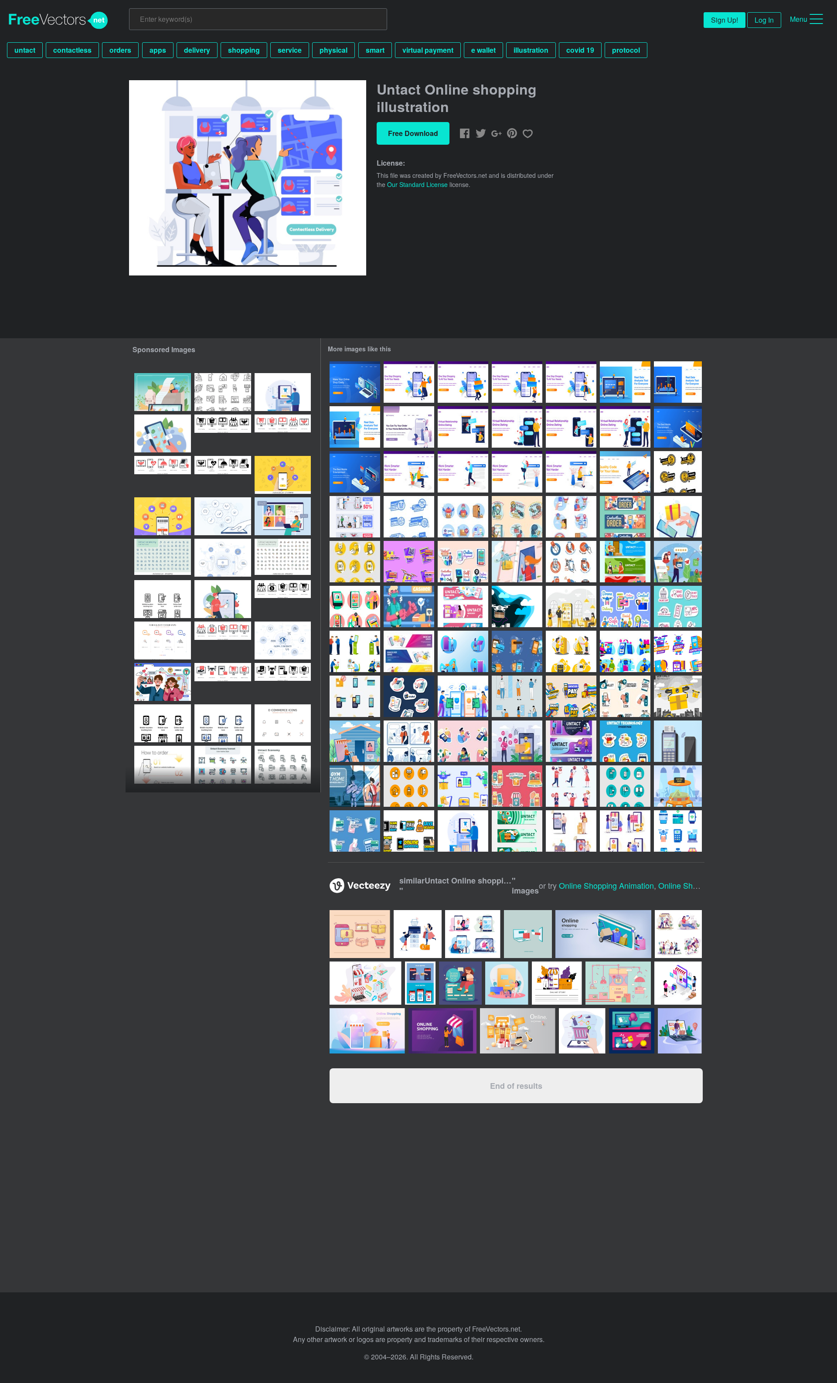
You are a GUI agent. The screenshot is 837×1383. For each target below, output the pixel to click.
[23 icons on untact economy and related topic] (283, 765)
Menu (798, 19)
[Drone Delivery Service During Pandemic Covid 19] (517, 561)
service (290, 50)
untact (24, 50)
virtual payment (427, 50)
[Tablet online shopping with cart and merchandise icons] (582, 1030)
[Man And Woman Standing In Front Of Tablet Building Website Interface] (625, 472)
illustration (531, 50)
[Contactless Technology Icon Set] (463, 786)
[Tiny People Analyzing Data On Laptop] (625, 382)
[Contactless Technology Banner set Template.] (409, 651)
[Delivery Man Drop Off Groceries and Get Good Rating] (678, 561)
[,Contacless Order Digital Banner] (625, 516)
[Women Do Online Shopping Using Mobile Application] (409, 427)
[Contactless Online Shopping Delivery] (355, 741)
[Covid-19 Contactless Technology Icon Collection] (517, 651)
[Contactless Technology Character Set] (571, 651)
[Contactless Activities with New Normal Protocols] (355, 696)
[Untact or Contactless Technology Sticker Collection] (678, 651)
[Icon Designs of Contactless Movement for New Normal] (625, 786)
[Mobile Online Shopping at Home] (625, 831)
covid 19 (580, 50)
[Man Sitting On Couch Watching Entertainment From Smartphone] (678, 427)
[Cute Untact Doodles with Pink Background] (463, 741)
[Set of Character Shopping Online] (571, 831)
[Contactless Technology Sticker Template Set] (409, 831)
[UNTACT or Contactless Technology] (355, 651)
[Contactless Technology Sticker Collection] (571, 696)
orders (120, 50)
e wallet (483, 50)
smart (375, 50)
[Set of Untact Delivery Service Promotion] (355, 516)
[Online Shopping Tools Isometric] (355, 382)
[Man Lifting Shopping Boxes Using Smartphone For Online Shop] (463, 382)
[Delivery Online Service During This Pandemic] (678, 516)
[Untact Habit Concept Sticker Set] (463, 561)
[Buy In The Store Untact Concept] (463, 831)
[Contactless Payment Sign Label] (571, 561)
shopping (244, 50)
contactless (72, 50)
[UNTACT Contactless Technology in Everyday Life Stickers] (517, 516)
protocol (626, 50)
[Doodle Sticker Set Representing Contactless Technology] (678, 606)
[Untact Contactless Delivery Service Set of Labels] (678, 472)
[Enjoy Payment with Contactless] (409, 606)
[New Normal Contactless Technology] (517, 696)
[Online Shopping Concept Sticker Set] (625, 606)
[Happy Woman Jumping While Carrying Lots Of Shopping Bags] (409, 382)
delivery (197, 50)
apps (158, 50)
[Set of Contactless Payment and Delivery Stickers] (625, 696)
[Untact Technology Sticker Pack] (625, 741)
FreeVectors (58, 20)
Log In (764, 20)
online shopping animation (606, 885)
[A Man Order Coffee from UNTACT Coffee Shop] (678, 786)
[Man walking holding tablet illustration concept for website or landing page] (463, 472)
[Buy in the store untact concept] (283, 392)
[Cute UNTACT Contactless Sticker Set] (517, 786)
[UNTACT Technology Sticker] (409, 696)
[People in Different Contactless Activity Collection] (571, 786)
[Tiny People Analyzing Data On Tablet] (355, 427)
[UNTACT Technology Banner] (463, 606)
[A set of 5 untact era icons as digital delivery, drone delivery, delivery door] (222, 682)
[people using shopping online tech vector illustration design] (472, 934)
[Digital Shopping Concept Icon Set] (625, 651)
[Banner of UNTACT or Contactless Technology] (625, 561)
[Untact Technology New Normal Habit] (409, 741)
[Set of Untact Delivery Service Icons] (463, 516)
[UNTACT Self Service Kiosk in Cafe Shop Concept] (571, 606)
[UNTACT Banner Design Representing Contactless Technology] (571, 741)
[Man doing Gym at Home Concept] (355, 786)
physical (333, 50)
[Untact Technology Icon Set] (678, 831)
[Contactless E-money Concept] (463, 696)
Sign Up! (724, 20)
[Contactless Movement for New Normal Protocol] (409, 786)
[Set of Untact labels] (409, 516)
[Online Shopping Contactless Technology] (409, 561)
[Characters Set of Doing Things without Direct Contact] (463, 651)
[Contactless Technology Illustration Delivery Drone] (517, 606)
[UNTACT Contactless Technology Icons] (355, 561)
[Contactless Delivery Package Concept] (517, 741)
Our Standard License (417, 184)
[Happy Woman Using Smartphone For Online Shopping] (571, 382)
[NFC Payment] (678, 741)
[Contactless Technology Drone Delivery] (678, 696)
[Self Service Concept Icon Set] (355, 606)
